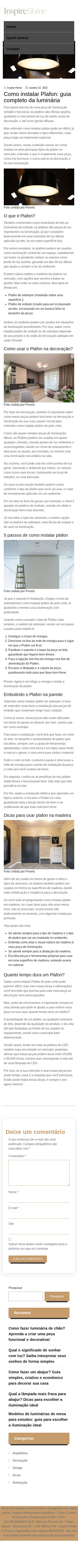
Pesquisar (15, 1287)
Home (11, 27)
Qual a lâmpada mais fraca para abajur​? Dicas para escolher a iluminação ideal (37, 1399)
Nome (14, 1192)
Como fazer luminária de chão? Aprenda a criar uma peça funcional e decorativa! (37, 1334)
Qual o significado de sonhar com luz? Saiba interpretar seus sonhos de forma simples (37, 1356)
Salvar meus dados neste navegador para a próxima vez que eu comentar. (38, 1246)
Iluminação (20, 1482)
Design (17, 1467)
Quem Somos (18, 38)
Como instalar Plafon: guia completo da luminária (37, 97)
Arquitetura (20, 1453)
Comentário (17, 1156)
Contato (13, 49)
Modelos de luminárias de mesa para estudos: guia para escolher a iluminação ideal (38, 1419)
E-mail (14, 1207)
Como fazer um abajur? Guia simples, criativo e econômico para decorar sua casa (36, 1377)
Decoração (20, 1460)
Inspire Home (14, 87)
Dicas (16, 1475)
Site (11, 1223)
